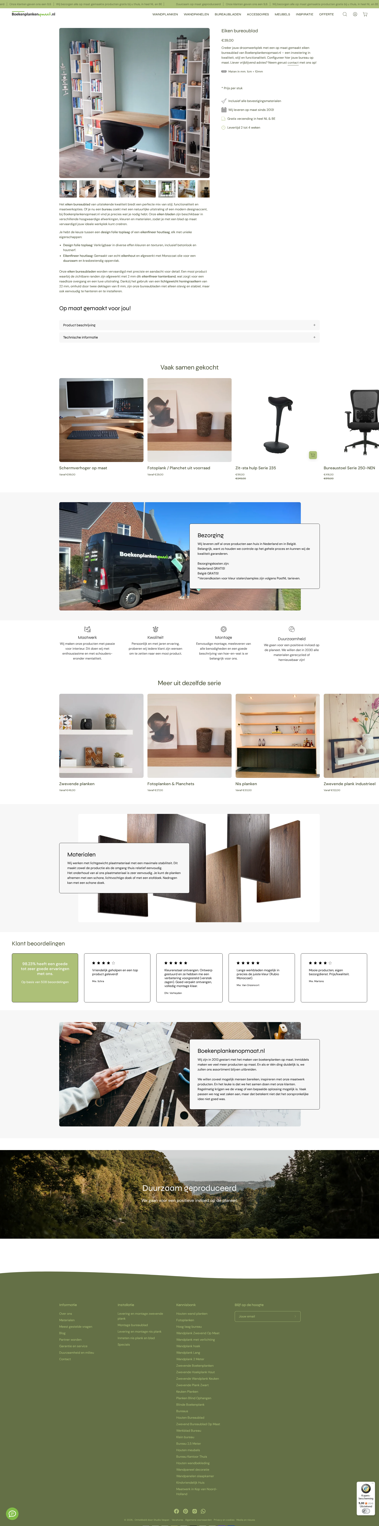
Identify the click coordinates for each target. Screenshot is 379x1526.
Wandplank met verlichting (195, 1340)
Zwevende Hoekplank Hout (195, 1372)
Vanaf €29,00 (155, 474)
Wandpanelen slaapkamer (195, 1476)
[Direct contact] (12, 1513)
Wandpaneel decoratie (192, 1470)
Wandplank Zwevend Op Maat (198, 1333)
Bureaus (182, 1411)
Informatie (68, 1305)
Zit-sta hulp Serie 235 (255, 467)
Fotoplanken (185, 1320)
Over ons (65, 1314)
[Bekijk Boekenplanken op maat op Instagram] (195, 1511)
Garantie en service (73, 1346)
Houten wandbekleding (193, 1463)
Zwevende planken (77, 783)
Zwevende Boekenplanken (195, 1366)
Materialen (67, 1320)
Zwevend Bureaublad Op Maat (198, 1424)
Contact (65, 1359)
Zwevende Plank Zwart (192, 1385)
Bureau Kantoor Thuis (191, 1457)
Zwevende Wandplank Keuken (197, 1379)
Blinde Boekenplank (190, 1405)
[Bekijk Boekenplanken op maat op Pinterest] (186, 1511)
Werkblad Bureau (188, 1431)
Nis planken (246, 783)
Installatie (126, 1305)
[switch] (366, 1511)
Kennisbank (186, 1305)
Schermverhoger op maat (83, 467)
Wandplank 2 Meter (190, 1359)
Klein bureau (185, 1437)
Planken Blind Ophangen (193, 1398)
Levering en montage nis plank (139, 1331)
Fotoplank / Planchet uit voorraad (178, 467)
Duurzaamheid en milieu (76, 1353)
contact (293, 63)
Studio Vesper (161, 1519)
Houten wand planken (191, 1314)
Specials (124, 1344)
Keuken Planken (187, 1392)
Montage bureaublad (133, 1325)
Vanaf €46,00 (67, 790)
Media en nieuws (245, 1519)
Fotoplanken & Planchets (170, 783)
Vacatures (177, 1519)
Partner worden (70, 1340)
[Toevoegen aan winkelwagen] (313, 455)
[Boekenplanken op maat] (33, 14)
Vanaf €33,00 (243, 790)
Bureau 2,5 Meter (188, 1444)
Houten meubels (188, 1450)
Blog (62, 1333)
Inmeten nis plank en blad (136, 1338)
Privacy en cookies (224, 1519)
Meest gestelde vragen (75, 1327)
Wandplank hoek (188, 1346)
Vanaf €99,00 (67, 474)
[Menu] (372, 1484)
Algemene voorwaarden (198, 1519)
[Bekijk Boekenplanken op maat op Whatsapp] (203, 1511)
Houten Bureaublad (190, 1418)
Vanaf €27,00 (155, 790)
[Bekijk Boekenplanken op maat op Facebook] (176, 1511)
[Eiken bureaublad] (68, 189)
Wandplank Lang (188, 1353)
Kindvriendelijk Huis (190, 1483)
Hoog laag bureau (189, 1327)
